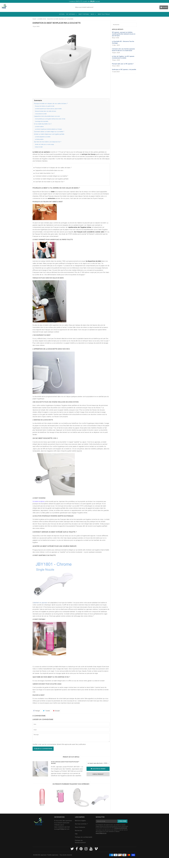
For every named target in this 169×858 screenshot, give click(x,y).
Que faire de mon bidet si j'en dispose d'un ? (47, 142)
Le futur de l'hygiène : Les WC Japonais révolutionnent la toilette (123, 57)
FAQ (76, 834)
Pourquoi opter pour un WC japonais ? (123, 64)
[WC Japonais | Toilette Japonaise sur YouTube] (91, 849)
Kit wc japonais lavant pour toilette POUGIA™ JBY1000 (65, 762)
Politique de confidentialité (83, 837)
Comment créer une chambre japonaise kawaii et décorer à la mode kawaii (123, 49)
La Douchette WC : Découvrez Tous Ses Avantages (123, 42)
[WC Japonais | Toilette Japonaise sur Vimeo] (96, 849)
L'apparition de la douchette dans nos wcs (47, 116)
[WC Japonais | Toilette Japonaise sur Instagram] (86, 849)
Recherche (78, 830)
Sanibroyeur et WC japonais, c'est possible (124, 69)
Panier (164, 7)
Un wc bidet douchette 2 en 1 (43, 124)
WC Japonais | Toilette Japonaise (48, 855)
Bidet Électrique (104, 14)
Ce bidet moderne (38, 501)
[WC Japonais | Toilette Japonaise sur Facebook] (77, 849)
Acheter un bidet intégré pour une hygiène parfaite (49, 134)
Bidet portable (84, 14)
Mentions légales (80, 820)
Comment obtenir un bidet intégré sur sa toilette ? (49, 131)
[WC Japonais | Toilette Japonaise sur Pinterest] (81, 849)
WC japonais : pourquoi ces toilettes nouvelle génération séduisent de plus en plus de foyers (123, 34)
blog (92, 14)
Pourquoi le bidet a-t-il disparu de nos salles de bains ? (51, 103)
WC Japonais (70, 14)
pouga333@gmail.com (62, 829)
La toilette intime (41, 19)
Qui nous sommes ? (81, 824)
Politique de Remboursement (80, 841)
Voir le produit (98, 774)
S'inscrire (122, 821)
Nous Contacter (80, 827)
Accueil (62, 14)
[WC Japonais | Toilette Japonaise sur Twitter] (72, 849)
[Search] (134, 24)
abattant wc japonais (40, 602)
